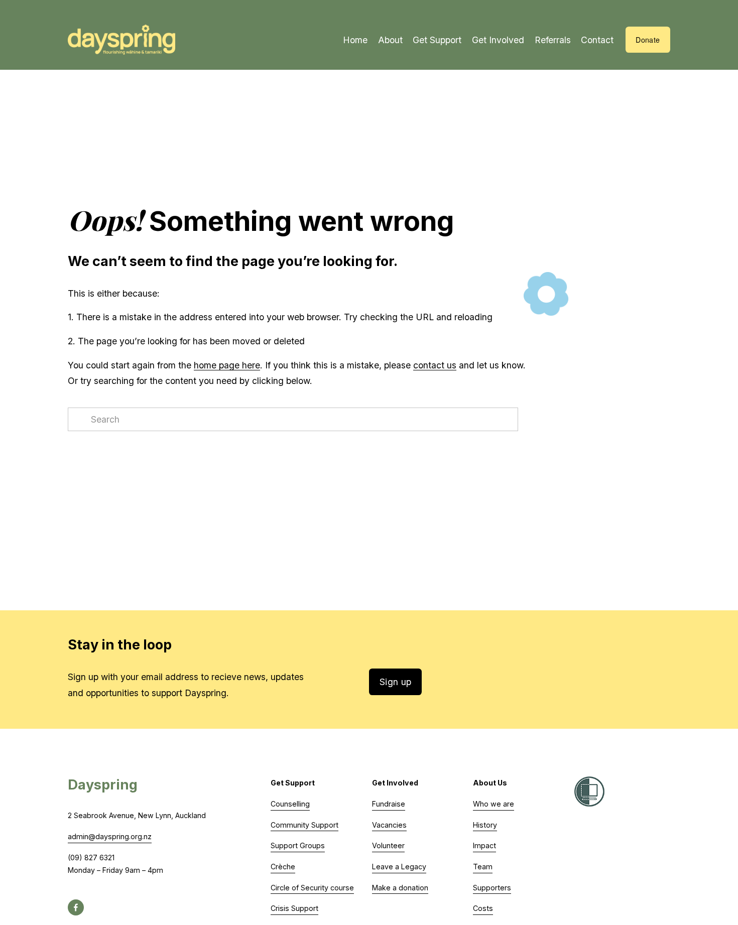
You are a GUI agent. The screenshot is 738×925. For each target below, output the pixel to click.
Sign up (395, 682)
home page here (227, 365)
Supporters (492, 887)
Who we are (493, 804)
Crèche (283, 866)
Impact (484, 845)
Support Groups (298, 845)
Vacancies (389, 825)
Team (483, 866)
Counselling (290, 804)
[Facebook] (76, 907)
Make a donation (400, 887)
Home (355, 40)
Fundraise (388, 804)
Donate (648, 40)
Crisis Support (294, 908)
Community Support (304, 825)
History (485, 825)
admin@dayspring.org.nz (110, 836)
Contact (597, 40)
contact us (434, 365)
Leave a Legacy (399, 866)
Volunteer (388, 845)
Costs (483, 908)
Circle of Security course (312, 887)
